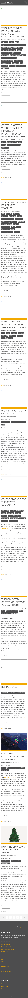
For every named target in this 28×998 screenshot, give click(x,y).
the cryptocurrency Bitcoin (10, 777)
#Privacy (23, 55)
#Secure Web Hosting (6, 52)
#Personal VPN (13, 221)
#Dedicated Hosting (6, 63)
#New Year (13, 421)
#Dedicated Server (19, 60)
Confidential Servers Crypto (7, 949)
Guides (10, 330)
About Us (3, 961)
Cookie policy (21, 928)
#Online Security (16, 52)
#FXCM (22, 767)
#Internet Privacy (5, 58)
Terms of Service (5, 969)
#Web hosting (5, 42)
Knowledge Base (5, 966)
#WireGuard (4, 219)
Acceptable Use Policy (6, 971)
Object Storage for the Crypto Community (13, 502)
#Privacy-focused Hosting (7, 60)
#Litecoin (19, 515)
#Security (20, 50)
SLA (2, 976)
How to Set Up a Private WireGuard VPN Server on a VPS (13, 324)
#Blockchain (17, 513)
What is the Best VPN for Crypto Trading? (13, 205)
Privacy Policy (4, 974)
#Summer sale (5, 692)
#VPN (21, 63)
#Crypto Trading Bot (16, 226)
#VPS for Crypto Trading (7, 232)
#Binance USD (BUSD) (18, 47)
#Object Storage (5, 510)
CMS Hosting (13, 139)
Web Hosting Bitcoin (5, 944)
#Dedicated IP (17, 213)
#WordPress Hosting (21, 65)
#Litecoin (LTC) (22, 45)
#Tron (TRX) (4, 50)
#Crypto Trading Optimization (8, 229)
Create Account (4, 986)
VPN (9, 211)
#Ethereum (4, 515)
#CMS (8, 145)
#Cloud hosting (15, 63)
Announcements (12, 416)
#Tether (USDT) (12, 50)
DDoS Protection (5, 951)
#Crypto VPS (17, 232)
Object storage (4, 528)
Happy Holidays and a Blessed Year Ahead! (13, 850)
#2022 (19, 860)
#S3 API (3, 513)
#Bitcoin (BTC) (14, 45)
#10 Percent (12, 692)
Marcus (4, 39)
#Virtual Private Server (15, 55)
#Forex (17, 767)
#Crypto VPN (4, 65)
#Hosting (11, 42)
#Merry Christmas (6, 421)
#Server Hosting (5, 68)
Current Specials (12, 690)
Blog (2, 100)
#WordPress (18, 142)
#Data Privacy (14, 58)
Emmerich (5, 139)
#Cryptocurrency (5, 45)
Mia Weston (6, 762)
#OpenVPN (11, 219)
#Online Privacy (5, 55)
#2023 (3, 424)
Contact (3, 988)
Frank (4, 211)
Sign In (2, 983)
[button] (25, 3)
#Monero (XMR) (5, 518)
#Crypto (17, 42)
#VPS (3, 338)
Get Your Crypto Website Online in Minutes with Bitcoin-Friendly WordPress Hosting (13, 131)
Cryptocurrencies (12, 39)
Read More (5, 93)
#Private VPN (12, 65)
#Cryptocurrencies (6, 226)
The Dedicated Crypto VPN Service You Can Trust (13, 602)
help (25, 717)
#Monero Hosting (14, 518)
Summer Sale (9, 687)
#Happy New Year (22, 421)
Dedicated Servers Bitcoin (7, 946)
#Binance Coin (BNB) (6, 47)
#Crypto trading (12, 216)
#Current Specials (14, 613)
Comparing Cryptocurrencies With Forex (13, 756)
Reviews (3, 964)
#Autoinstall (19, 335)
